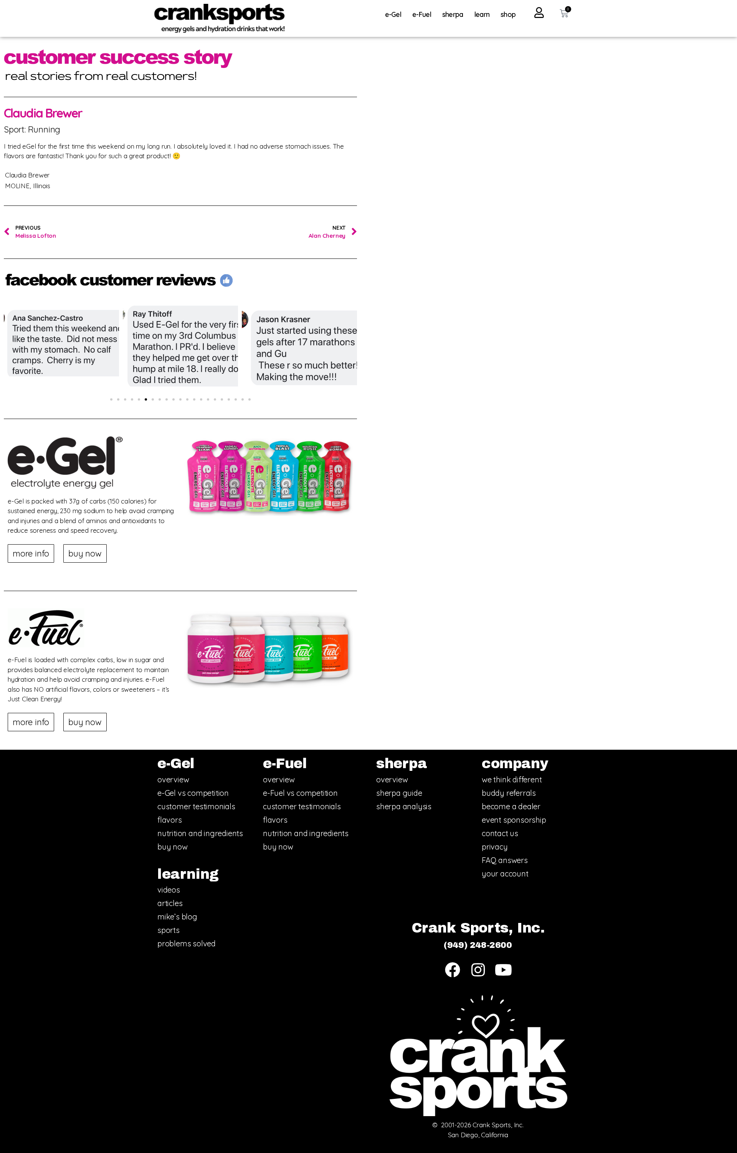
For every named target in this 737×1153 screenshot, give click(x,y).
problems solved (186, 943)
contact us (500, 833)
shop (508, 14)
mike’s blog (177, 916)
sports (168, 930)
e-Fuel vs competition (300, 793)
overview (173, 779)
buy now (172, 846)
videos (168, 890)
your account (505, 873)
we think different (512, 779)
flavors (169, 820)
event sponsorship (514, 820)
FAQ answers (505, 860)
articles (169, 903)
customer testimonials (196, 806)
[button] (11, 344)
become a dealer (511, 806)
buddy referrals (509, 793)
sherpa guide (399, 793)
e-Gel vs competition (193, 793)
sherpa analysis (403, 806)
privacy (495, 846)
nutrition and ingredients (200, 833)
